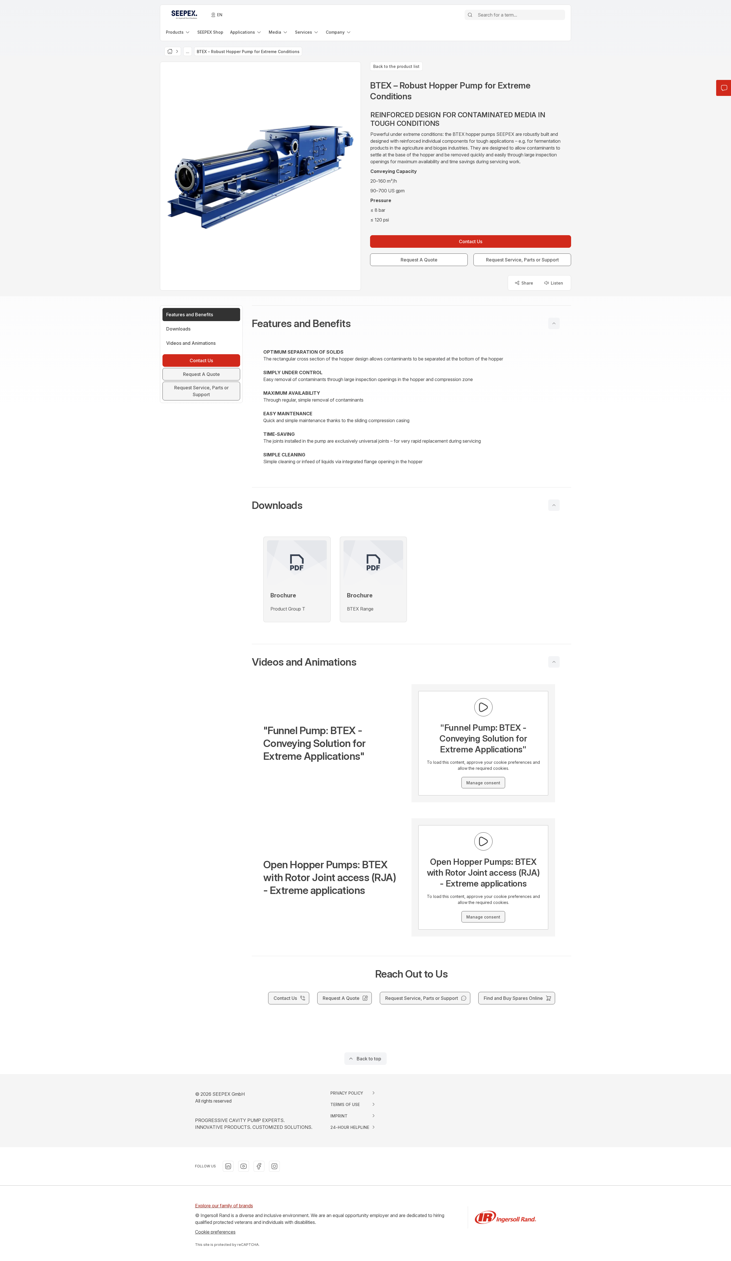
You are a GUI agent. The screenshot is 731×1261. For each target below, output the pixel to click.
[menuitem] (178, 32)
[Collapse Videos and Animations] (554, 662)
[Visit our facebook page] (259, 1166)
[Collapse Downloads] (554, 505)
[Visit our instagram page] (274, 1166)
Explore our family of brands (224, 1205)
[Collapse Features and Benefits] (554, 323)
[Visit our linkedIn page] (228, 1166)
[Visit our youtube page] (243, 1166)
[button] (411, 323)
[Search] (470, 15)
